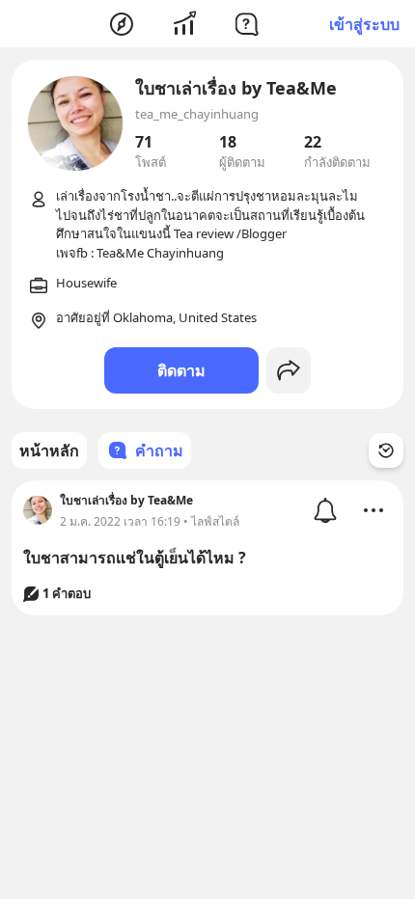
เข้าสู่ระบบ (364, 24)
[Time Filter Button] (386, 450)
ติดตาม (181, 370)
